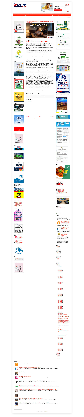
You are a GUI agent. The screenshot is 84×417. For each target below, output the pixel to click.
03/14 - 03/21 (60, 338)
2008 (58, 353)
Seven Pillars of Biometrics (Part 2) (62, 192)
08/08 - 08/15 (60, 290)
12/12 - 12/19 (60, 269)
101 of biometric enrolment (60, 190)
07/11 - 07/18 (60, 295)
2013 (58, 262)
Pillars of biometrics (59, 193)
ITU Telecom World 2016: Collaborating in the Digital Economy (18, 241)
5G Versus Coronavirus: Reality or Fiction (18, 204)
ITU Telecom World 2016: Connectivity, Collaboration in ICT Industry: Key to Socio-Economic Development (19, 237)
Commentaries (39, 13)
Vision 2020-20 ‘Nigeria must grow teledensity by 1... (62, 315)
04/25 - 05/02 (60, 308)
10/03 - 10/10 (60, 281)
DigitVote (26, 15)
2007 (58, 354)
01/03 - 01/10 (60, 350)
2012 (58, 263)
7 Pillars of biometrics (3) (60, 191)
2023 (58, 250)
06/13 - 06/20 (60, 300)
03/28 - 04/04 (60, 313)
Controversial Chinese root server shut (63, 332)
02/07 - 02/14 (60, 344)
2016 (58, 258)
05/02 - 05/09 (60, 307)
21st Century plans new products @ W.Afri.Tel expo (37, 41)
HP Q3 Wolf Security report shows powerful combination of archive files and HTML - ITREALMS (32, 380)
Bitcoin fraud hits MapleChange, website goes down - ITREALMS (65, 222)
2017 (58, 257)
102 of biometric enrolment (60, 189)
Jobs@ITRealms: (61, 13)
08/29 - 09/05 (60, 287)
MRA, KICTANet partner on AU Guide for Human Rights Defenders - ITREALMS (65, 228)
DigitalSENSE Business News (61, 207)
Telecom (30, 15)
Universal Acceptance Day (41, 15)
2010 (58, 265)
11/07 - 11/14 (60, 275)
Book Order (67, 13)
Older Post (51, 116)
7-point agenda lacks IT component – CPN (64, 321)
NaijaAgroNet (56, 13)
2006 (58, 355)
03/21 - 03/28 (60, 337)
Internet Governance (20, 15)
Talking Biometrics (33, 13)
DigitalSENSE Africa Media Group (61, 209)
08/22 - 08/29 (60, 288)
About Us (18, 13)
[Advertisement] (40, 109)
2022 (58, 251)
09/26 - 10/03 (60, 282)
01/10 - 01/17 (60, 349)
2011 (58, 264)
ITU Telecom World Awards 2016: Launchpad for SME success (18, 243)
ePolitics (22, 13)
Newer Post (27, 116)
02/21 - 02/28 (60, 342)
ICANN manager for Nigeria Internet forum (63, 322)
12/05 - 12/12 (60, 270)
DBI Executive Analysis (50, 15)
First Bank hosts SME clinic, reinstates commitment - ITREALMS (64, 234)
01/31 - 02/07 (60, 345)
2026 (58, 246)
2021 (58, 252)
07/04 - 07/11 (60, 296)
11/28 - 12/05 (60, 271)
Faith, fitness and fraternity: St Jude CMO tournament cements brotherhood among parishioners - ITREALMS (34, 402)
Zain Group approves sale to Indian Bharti (63, 320)
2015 (58, 259)
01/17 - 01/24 (60, 348)
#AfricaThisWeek (45, 13)
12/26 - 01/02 (60, 266)
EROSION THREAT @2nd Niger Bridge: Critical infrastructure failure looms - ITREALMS (31, 398)
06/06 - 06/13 (60, 301)
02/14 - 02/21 (60, 343)
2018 (58, 256)
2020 (58, 253)
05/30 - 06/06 (60, 302)
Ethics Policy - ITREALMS (59, 15)
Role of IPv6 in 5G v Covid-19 (19, 202)
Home (14, 13)
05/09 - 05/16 (60, 306)
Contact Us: (50, 13)
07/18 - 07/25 (60, 294)
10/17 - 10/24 (60, 278)
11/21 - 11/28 (60, 272)
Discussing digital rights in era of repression (25, 376)
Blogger (46, 411)
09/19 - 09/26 (60, 283)
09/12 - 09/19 (60, 284)
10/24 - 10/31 (60, 277)
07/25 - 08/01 (60, 293)
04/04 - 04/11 (60, 312)
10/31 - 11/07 (60, 276)
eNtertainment (27, 13)
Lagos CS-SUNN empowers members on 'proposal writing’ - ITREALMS (28, 385)
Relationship (34, 15)
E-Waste (15, 15)
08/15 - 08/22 (60, 289)
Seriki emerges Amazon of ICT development (62, 335)
